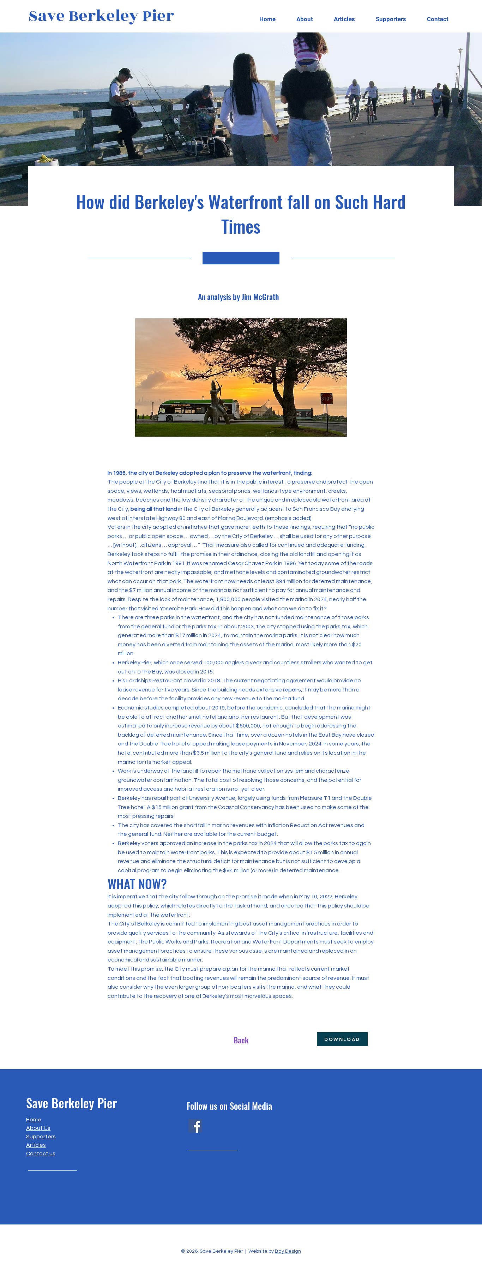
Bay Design (288, 1251)
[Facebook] (195, 1126)
